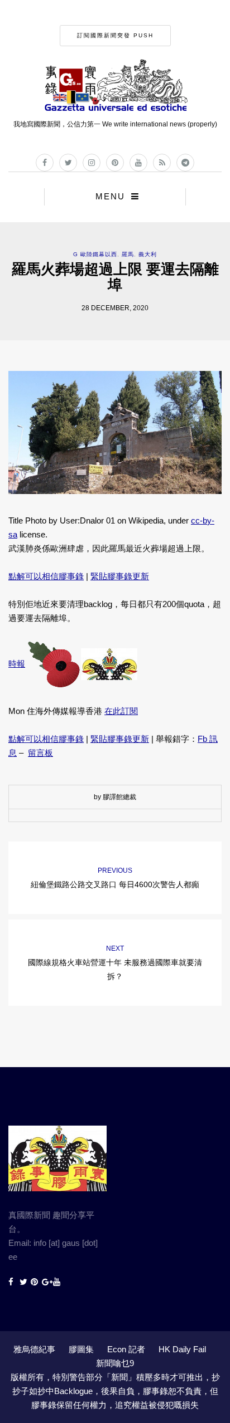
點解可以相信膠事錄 (46, 576)
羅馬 (128, 254)
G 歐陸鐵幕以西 (95, 254)
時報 (16, 663)
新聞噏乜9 (115, 1363)
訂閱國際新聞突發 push (115, 35)
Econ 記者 (126, 1349)
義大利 (147, 254)
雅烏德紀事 (34, 1349)
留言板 (40, 752)
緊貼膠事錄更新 (119, 576)
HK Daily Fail (182, 1349)
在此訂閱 (121, 711)
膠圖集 (81, 1349)
